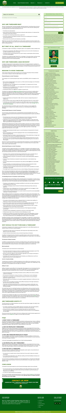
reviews (34, 295)
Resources (39, 2)
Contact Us (47, 2)
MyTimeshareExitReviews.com (27, 411)
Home (14, 2)
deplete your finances (18, 91)
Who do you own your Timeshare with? (52, 185)
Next (60, 191)
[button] (39, 14)
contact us (12, 314)
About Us (32, 2)
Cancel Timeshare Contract (23, 2)
